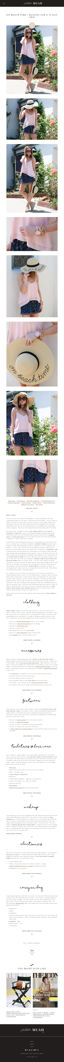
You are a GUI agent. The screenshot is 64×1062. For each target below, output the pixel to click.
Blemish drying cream (16, 787)
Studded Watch (37, 502)
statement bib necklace (50, 668)
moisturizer (24, 774)
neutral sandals (21, 720)
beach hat (15, 673)
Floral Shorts (21, 501)
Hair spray (13, 767)
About (32, 1041)
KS (36, 1056)
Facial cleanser (14, 774)
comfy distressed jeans (24, 623)
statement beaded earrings (42, 666)
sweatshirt (15, 635)
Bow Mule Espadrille (33, 501)
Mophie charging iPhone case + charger (21, 866)
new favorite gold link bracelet (30, 662)
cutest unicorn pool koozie (39, 682)
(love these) (31, 680)
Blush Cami (11, 501)
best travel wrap (19, 536)
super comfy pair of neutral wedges (21, 728)
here (28, 630)
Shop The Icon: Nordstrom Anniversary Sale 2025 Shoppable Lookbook (18, 1014)
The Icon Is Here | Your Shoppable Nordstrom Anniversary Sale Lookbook (44, 1015)
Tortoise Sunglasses (14, 502)
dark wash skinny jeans (24, 621)
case (27, 778)
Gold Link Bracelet (49, 502)
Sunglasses (13, 921)
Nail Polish (39, 504)
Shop (32, 1046)
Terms (41, 1053)
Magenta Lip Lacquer (27, 504)
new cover (9, 854)
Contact (32, 1044)
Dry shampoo (13, 785)
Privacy (36, 1053)
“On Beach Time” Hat (47, 501)
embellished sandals (23, 722)
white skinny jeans (22, 626)
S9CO (33, 1056)
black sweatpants (22, 632)
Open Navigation (4, 3)
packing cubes (20, 903)
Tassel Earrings (26, 502)
